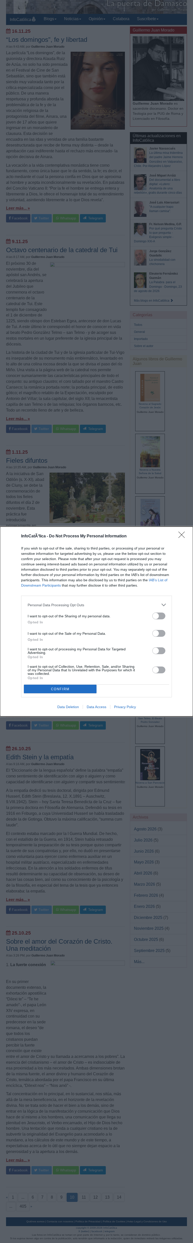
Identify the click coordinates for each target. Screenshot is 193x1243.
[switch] (158, 616)
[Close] (183, 536)
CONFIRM (60, 689)
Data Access (96, 707)
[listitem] (96, 605)
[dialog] (96, 621)
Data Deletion (68, 707)
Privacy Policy (125, 707)
